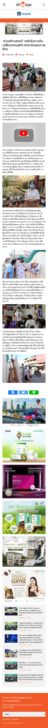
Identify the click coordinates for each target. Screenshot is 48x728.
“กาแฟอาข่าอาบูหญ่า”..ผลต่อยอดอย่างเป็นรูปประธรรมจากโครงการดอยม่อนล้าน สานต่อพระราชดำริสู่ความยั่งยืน (31, 625)
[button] (24, 28)
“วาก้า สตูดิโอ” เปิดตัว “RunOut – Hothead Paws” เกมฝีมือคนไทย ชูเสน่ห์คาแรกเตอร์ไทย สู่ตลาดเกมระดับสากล (31, 611)
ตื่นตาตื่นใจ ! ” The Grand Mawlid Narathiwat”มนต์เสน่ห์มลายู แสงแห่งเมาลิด (31, 665)
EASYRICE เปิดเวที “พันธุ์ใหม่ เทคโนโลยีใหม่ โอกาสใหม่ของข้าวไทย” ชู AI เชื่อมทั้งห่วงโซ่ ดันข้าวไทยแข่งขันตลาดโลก (31, 677)
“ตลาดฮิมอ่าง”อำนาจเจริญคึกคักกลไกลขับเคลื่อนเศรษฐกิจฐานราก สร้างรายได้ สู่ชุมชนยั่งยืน (30, 652)
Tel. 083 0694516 (10, 701)
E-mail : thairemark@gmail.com (17, 697)
